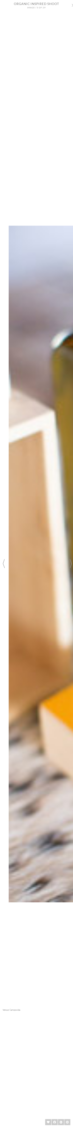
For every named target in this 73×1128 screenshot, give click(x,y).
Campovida (15, 1009)
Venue (6, 1010)
